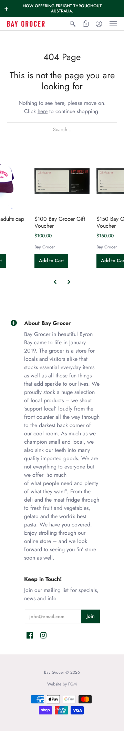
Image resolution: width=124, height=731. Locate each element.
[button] (6, 9)
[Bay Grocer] (26, 23)
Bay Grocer (44, 247)
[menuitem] (72, 23)
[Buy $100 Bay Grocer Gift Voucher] (62, 181)
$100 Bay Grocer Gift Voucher (59, 222)
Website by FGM (62, 684)
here (43, 111)
